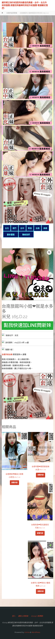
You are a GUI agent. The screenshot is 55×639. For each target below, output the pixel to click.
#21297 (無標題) (37, 616)
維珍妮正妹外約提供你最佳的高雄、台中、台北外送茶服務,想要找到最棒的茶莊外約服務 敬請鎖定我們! (25, 5)
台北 (7, 228)
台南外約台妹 (7, 354)
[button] (49, 252)
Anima (27, 632)
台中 (22, 228)
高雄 (45, 228)
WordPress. (35, 632)
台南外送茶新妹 (11, 13)
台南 (38, 228)
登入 (13, 616)
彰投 (30, 228)
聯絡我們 (26, 235)
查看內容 (14, 482)
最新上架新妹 (23, 616)
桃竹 (14, 228)
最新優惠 (11, 235)
